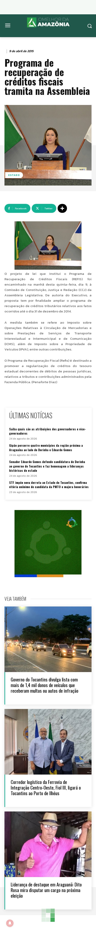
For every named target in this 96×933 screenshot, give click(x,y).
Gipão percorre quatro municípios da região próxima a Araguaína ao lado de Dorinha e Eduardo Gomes (46, 447)
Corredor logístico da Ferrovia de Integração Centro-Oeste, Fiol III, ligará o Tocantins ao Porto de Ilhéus (46, 787)
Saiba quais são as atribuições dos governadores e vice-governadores (47, 431)
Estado (14, 175)
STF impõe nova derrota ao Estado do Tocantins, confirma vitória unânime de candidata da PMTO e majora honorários (49, 484)
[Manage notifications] (9, 923)
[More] (62, 208)
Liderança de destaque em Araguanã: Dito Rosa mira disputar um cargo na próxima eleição (46, 890)
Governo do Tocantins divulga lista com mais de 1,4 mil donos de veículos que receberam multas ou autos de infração (44, 685)
